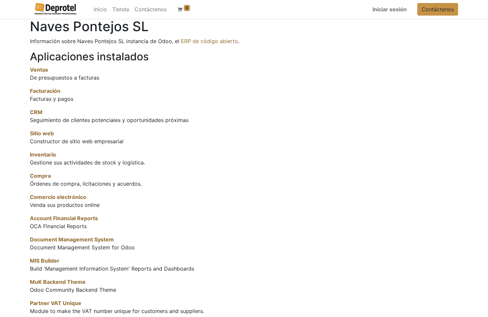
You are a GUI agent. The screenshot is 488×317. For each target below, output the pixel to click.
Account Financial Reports (64, 218)
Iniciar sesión (389, 9)
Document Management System (72, 239)
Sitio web (42, 133)
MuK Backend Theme (58, 282)
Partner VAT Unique (55, 303)
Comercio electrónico (58, 197)
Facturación (45, 91)
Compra (40, 175)
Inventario (43, 154)
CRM (36, 112)
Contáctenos (438, 9)
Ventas (39, 69)
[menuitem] (100, 9)
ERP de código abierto (209, 41)
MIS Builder (44, 260)
